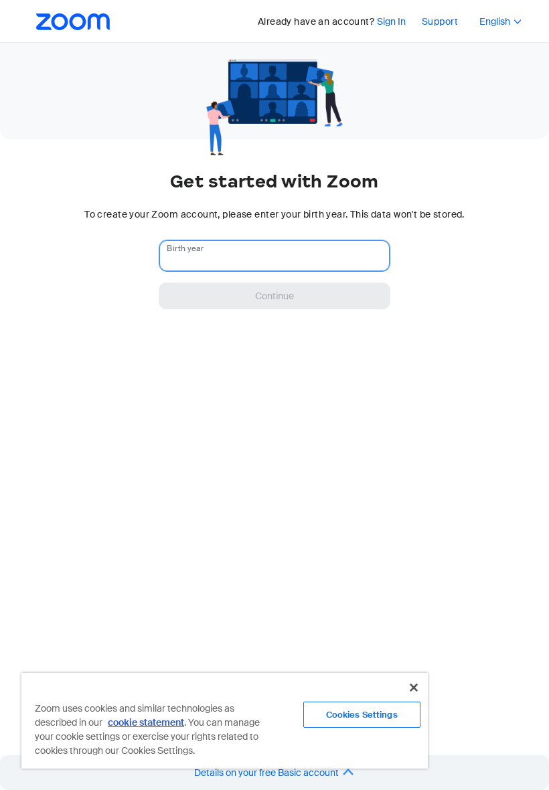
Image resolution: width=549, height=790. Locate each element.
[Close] (414, 688)
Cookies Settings (362, 714)
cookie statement (146, 722)
